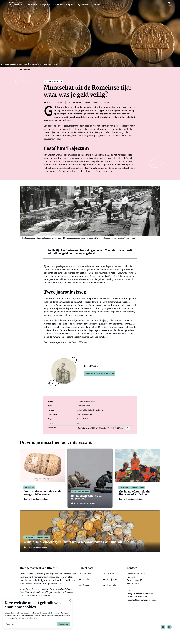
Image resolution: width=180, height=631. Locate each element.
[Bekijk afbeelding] (90, 33)
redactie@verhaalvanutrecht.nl (142, 600)
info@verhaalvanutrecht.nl (140, 593)
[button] (169, 4)
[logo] (16, 4)
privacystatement (14, 618)
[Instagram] (169, 627)
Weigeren (10, 624)
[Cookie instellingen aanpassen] (70, 600)
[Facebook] (163, 627)
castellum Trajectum (89, 168)
